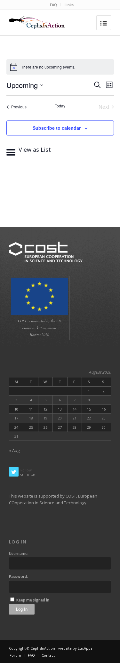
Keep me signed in (32, 600)
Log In (22, 609)
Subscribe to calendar (57, 128)
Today (60, 105)
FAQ (53, 4)
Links (69, 4)
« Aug (14, 450)
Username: (18, 553)
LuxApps (85, 648)
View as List (34, 149)
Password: (18, 576)
